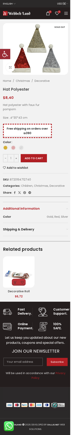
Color (7, 142)
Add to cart (34, 158)
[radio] (5, 147)
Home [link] (7, 81)
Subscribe (57, 362)
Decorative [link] (42, 81)
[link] (5, 54)
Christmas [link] (23, 81)
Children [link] (27, 186)
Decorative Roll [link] (19, 291)
